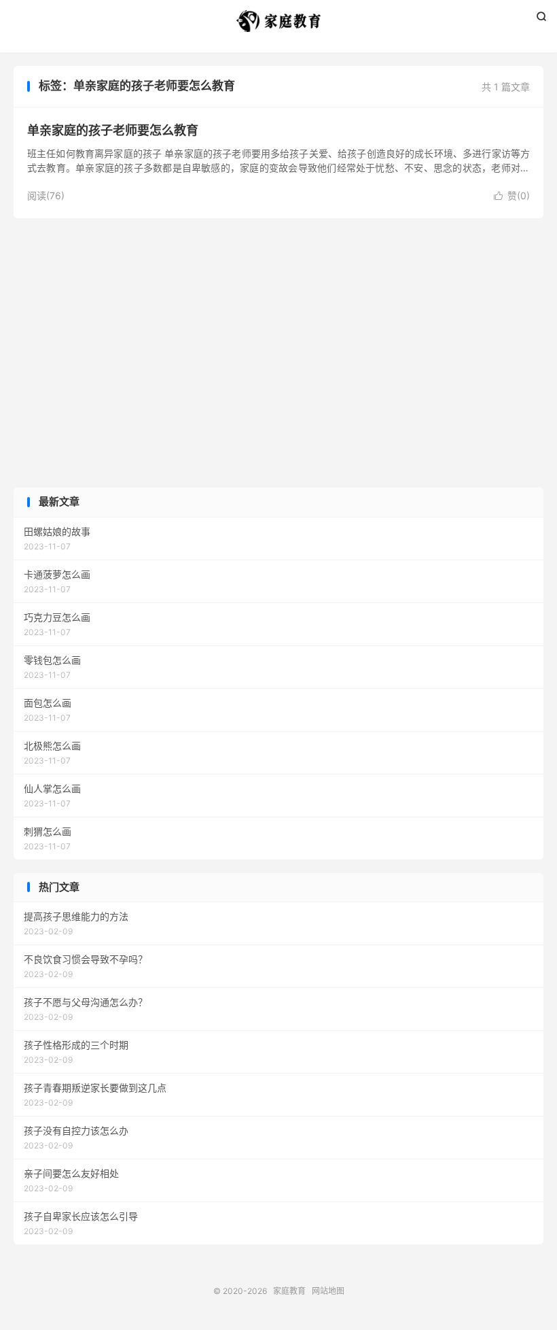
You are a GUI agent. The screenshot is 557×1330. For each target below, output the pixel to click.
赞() (512, 195)
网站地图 (328, 1291)
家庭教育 (278, 21)
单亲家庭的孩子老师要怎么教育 (112, 130)
